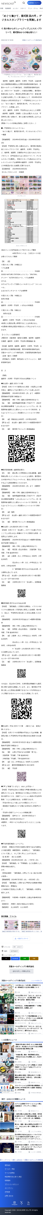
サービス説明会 (10, 1173)
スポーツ (23, 8)
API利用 (7, 1192)
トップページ (6, 1160)
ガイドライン (9, 1188)
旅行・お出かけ (18, 947)
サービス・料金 (10, 1169)
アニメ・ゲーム (33, 8)
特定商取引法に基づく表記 (13, 1176)
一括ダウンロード (22, 938)
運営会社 (7, 1165)
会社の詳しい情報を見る (21, 971)
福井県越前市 (14, 951)
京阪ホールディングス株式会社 (32, 40)
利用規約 (7, 1180)
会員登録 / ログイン (34, 3)
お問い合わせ (9, 1196)
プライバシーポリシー (12, 1184)
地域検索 (8, 8)
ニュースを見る (35, 980)
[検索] (24, 3)
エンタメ (15, 8)
